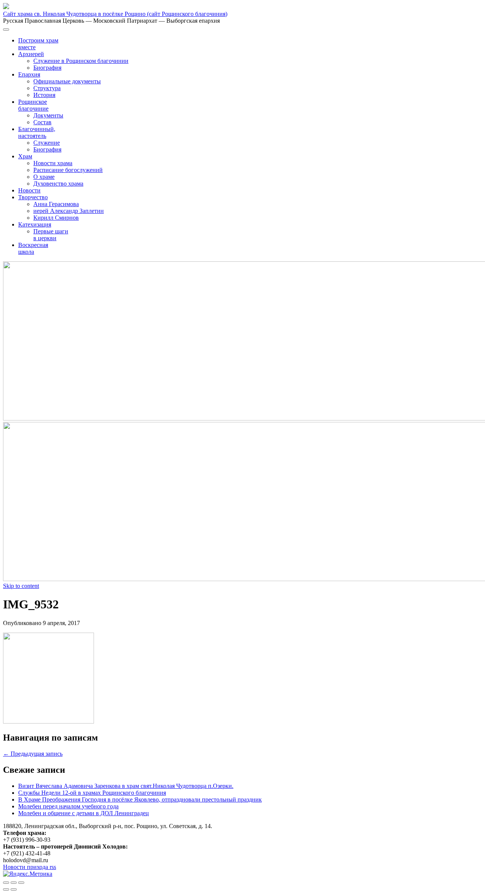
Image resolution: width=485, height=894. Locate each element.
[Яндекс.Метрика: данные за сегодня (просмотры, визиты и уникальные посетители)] (27, 874)
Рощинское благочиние (33, 105)
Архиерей (31, 54)
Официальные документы (67, 81)
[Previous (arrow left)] (6, 889)
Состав (42, 122)
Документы (48, 115)
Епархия (29, 74)
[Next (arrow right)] (14, 889)
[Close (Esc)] (6, 882)
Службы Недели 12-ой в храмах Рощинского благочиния (92, 792)
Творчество (33, 197)
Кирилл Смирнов (56, 217)
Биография (47, 67)
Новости (29, 190)
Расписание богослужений (68, 170)
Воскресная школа (33, 248)
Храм (25, 156)
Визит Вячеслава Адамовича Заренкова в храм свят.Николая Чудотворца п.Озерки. (125, 786)
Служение (46, 142)
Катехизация (34, 224)
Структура (47, 88)
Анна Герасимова (56, 204)
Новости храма (52, 163)
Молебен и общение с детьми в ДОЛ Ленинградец (83, 813)
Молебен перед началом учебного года (68, 806)
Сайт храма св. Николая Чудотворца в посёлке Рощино (115, 14)
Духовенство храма (58, 183)
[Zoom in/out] (21, 882)
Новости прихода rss (29, 867)
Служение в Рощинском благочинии (80, 61)
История (44, 95)
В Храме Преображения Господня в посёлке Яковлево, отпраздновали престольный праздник (140, 799)
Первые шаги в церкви (50, 234)
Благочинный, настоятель (36, 132)
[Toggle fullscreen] (14, 882)
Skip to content (21, 586)
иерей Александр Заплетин (68, 211)
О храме (44, 176)
